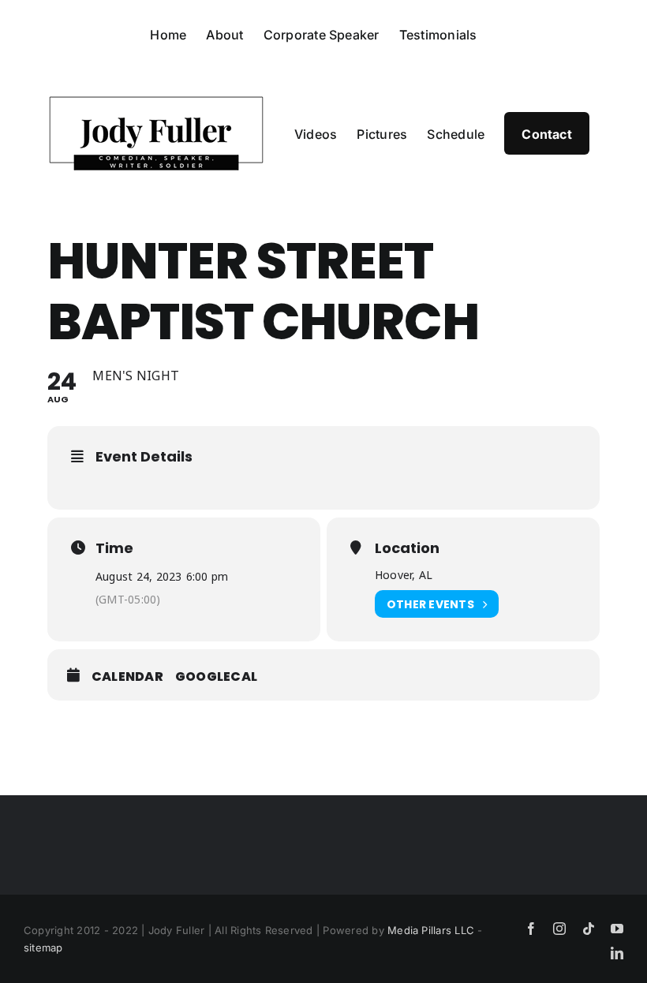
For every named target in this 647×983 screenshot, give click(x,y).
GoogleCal (216, 677)
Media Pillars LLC (430, 930)
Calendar (127, 677)
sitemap (43, 947)
